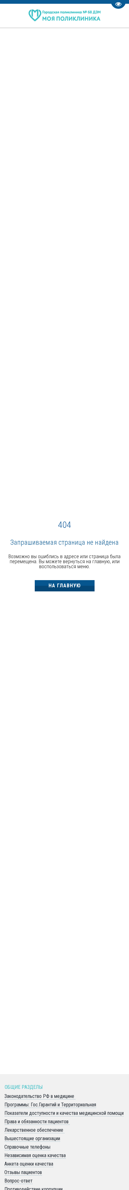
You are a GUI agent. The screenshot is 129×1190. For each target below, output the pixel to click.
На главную (65, 586)
